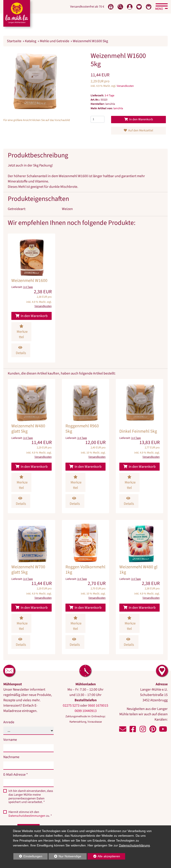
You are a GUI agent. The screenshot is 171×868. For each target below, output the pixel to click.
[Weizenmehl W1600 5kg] (34, 81)
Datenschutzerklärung (134, 845)
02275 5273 (71, 705)
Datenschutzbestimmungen (26, 816)
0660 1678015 (98, 705)
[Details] (31, 298)
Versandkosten (125, 86)
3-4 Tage (109, 95)
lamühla (118, 108)
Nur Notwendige (65, 857)
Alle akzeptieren (104, 856)
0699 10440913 (86, 710)
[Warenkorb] (148, 7)
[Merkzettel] (139, 7)
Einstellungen (28, 857)
